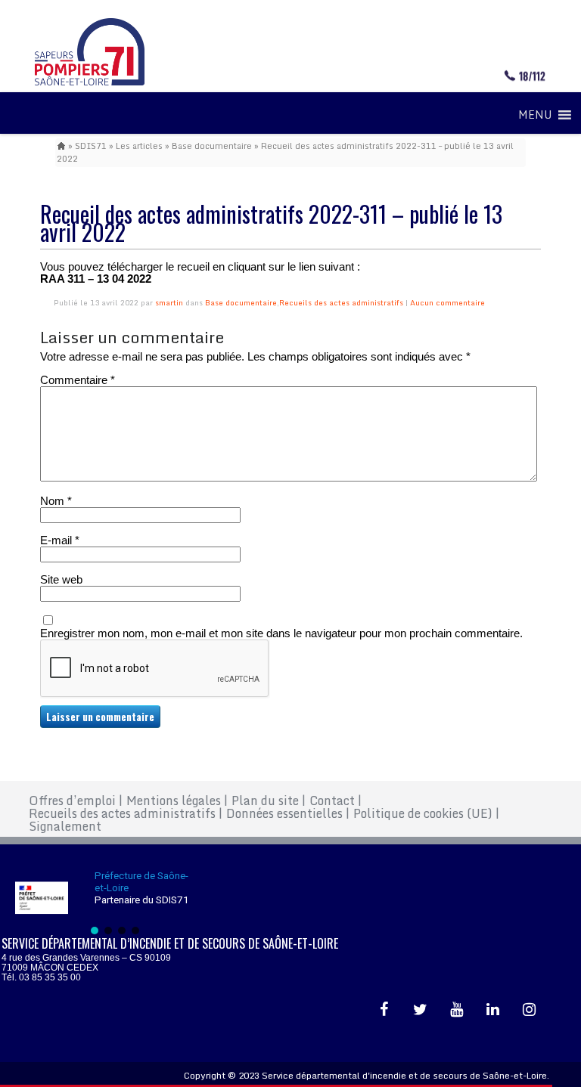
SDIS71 (91, 146)
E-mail (59, 540)
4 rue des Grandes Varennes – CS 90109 (86, 957)
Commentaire (77, 380)
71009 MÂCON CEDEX (50, 967)
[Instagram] (529, 1010)
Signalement (65, 826)
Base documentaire (212, 146)
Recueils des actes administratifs (341, 302)
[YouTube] (457, 1010)
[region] (115, 902)
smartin (169, 302)
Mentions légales (177, 800)
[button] (534, 115)
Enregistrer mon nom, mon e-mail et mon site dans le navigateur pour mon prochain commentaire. (281, 633)
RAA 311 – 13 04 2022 (95, 278)
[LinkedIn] (493, 1010)
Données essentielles (288, 813)
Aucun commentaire (447, 302)
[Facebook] (384, 1010)
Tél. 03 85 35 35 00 (41, 977)
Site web (61, 580)
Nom (56, 501)
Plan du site (268, 800)
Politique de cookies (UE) (426, 813)
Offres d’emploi (76, 800)
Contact (335, 800)
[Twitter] (420, 1010)
